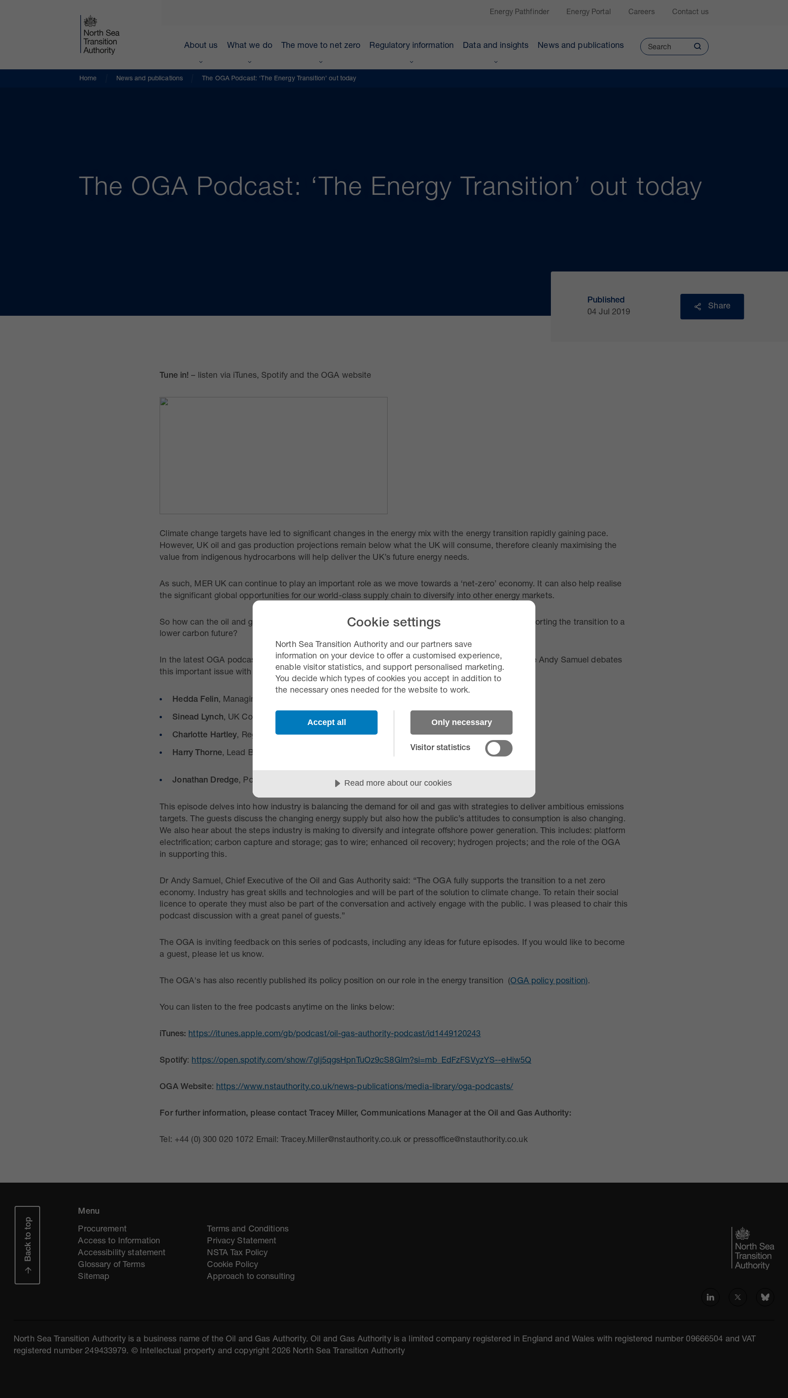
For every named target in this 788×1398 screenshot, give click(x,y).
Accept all (326, 722)
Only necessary (461, 722)
